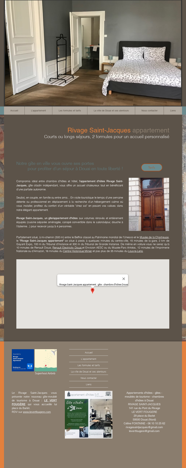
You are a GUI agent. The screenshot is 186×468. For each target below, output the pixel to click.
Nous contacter (89, 377)
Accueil (89, 352)
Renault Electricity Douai (67, 247)
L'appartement (88, 358)
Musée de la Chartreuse (154, 237)
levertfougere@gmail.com (144, 431)
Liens (89, 384)
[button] (69, 110)
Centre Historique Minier (77, 251)
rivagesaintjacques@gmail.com (144, 427)
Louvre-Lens (135, 251)
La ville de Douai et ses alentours (88, 371)
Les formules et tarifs (89, 365)
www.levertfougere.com (37, 411)
